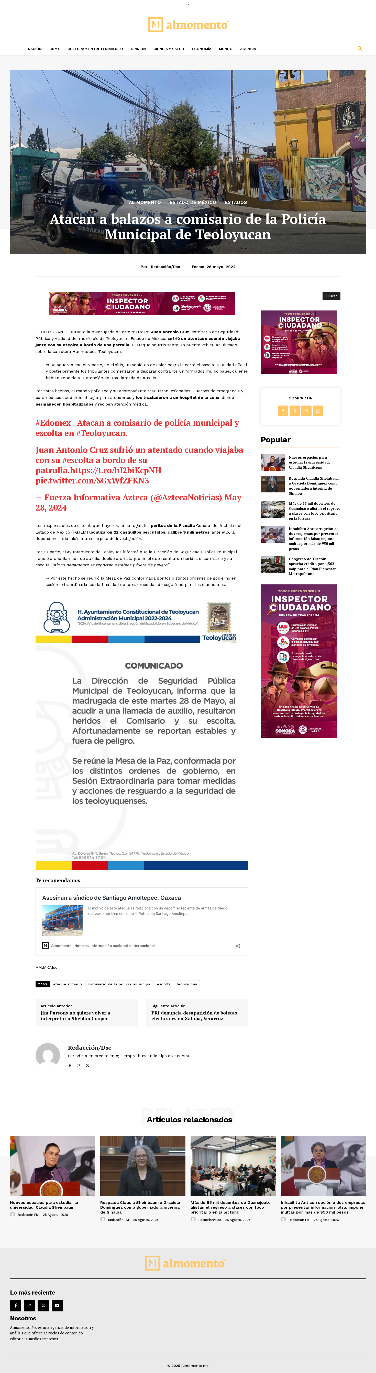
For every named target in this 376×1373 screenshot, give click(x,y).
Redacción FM (28, 1215)
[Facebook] (70, 1064)
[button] (326, 49)
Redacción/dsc (165, 266)
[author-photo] (13, 1214)
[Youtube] (57, 1305)
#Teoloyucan (100, 433)
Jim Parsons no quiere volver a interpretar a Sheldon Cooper (75, 1015)
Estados (236, 202)
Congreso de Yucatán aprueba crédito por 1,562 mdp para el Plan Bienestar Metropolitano (312, 566)
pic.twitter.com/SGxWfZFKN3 (92, 480)
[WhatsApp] (318, 411)
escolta (164, 984)
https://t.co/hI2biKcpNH (115, 470)
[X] (88, 1064)
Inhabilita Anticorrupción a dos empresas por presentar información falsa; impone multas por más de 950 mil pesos (313, 538)
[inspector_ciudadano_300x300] (299, 373)
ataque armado (67, 984)
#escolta (78, 460)
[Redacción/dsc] (48, 1055)
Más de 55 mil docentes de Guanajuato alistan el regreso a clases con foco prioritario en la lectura (314, 511)
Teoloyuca (112, 551)
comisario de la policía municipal (120, 984)
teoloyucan (186, 984)
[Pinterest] (306, 411)
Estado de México (193, 202)
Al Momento (145, 202)
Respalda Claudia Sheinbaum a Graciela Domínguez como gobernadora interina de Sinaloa (314, 486)
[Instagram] (79, 1064)
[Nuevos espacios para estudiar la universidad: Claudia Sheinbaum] (272, 462)
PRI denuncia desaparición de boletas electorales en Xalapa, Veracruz (194, 1015)
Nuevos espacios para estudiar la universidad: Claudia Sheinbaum (309, 462)
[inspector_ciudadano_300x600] (299, 736)
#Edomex (53, 422)
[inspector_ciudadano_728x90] (142, 313)
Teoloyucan (117, 338)
